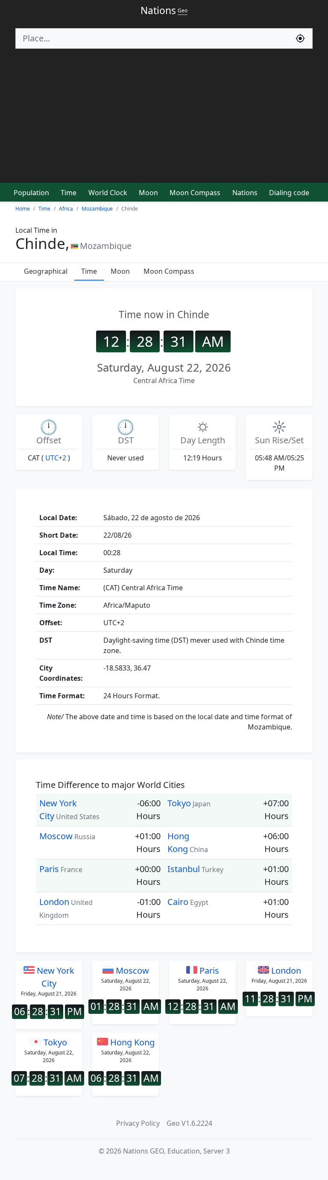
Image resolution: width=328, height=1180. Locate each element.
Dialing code (289, 192)
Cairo (177, 902)
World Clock (107, 192)
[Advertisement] (164, 119)
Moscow (56, 836)
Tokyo (179, 803)
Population (31, 192)
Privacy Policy (138, 1123)
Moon (148, 192)
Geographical (45, 271)
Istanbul (183, 869)
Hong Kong (131, 1042)
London (54, 902)
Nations (245, 192)
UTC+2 (55, 458)
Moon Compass (195, 192)
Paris (49, 869)
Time (68, 192)
